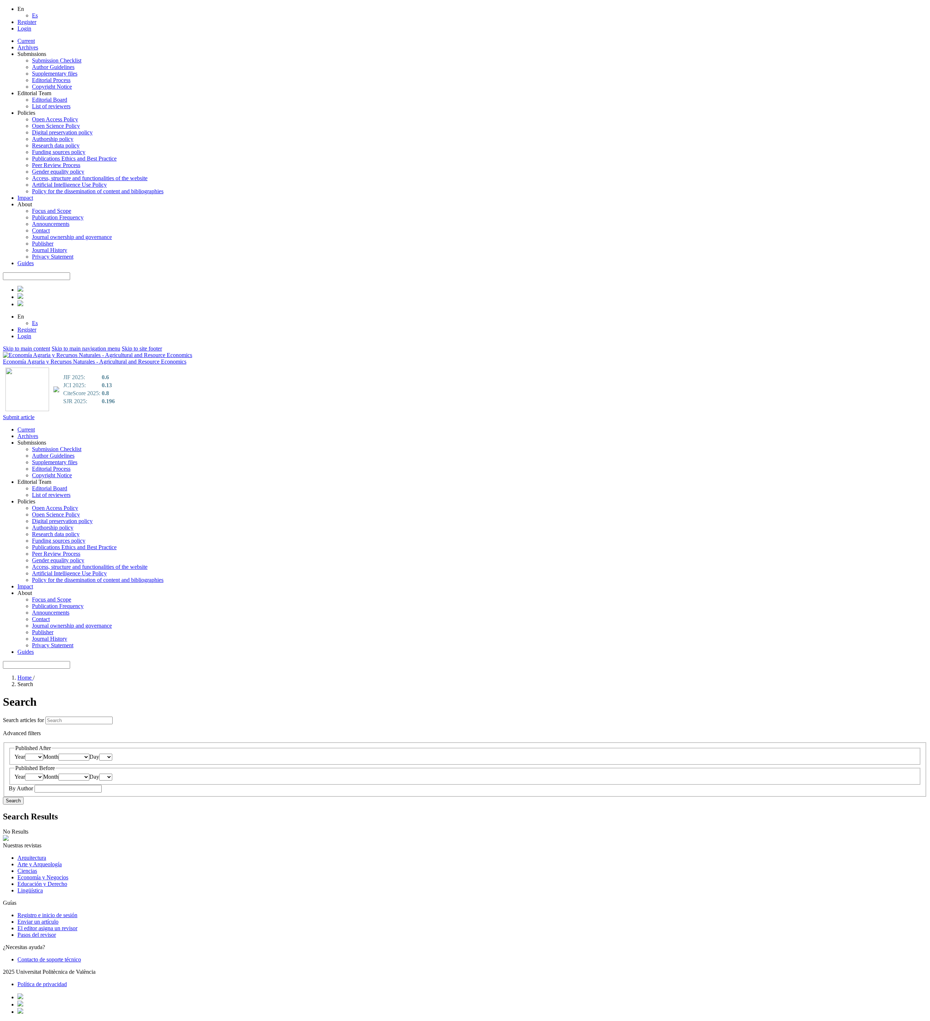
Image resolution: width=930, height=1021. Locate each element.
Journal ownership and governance (72, 237)
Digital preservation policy (62, 132)
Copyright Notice (52, 87)
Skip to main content (26, 348)
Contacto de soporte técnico (49, 959)
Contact (41, 230)
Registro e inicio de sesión (47, 915)
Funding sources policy (58, 152)
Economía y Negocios (42, 877)
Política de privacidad (42, 984)
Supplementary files (54, 73)
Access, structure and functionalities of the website (89, 178)
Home (25, 677)
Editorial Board (49, 100)
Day (94, 757)
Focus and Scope (51, 211)
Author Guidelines (53, 67)
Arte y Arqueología (39, 864)
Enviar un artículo (37, 922)
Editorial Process (51, 80)
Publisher (42, 243)
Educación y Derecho (42, 884)
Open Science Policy (56, 126)
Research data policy (56, 145)
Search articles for (24, 720)
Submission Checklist (56, 60)
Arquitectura (31, 858)
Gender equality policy (58, 172)
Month (50, 757)
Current (26, 41)
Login (24, 28)
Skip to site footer (142, 348)
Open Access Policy (55, 119)
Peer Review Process (56, 165)
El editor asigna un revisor (47, 928)
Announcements (50, 224)
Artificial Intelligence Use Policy (69, 185)
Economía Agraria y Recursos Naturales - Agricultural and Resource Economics (94, 361)
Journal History (49, 250)
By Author (22, 788)
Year (20, 757)
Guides (25, 263)
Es (35, 15)
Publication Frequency (58, 217)
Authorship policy (52, 139)
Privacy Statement (52, 257)
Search (13, 800)
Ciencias (27, 871)
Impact (25, 198)
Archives (27, 47)
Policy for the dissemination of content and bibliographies (97, 191)
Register (26, 22)
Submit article (19, 417)
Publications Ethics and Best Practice (74, 158)
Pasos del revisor (36, 935)
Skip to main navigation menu (86, 348)
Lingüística (30, 890)
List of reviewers (51, 106)
